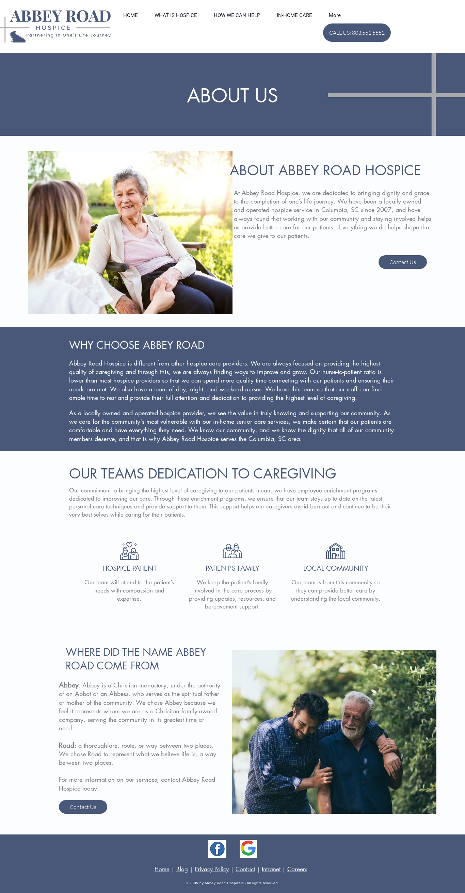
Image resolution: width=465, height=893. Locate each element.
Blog (182, 869)
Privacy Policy (212, 869)
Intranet (271, 869)
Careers (297, 869)
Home (162, 869)
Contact (245, 869)
